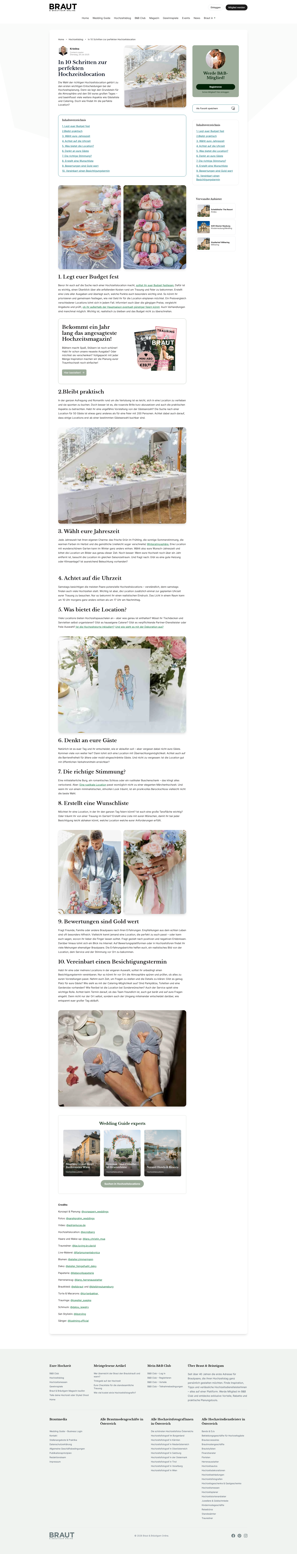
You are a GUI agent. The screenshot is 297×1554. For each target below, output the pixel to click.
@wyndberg (88, 1232)
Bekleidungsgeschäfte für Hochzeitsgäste (223, 1435)
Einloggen (216, 7)
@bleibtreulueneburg (101, 1286)
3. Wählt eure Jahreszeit (76, 136)
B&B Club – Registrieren (159, 1377)
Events (186, 18)
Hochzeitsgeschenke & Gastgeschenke (221, 1483)
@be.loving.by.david (84, 1245)
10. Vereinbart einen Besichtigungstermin (86, 170)
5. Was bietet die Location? (78, 146)
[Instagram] (246, 1536)
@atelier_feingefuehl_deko (81, 1266)
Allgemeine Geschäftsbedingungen (67, 1448)
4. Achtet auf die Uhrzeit (76, 141)
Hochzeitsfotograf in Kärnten (165, 1439)
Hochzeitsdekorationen (213, 1470)
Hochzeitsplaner (210, 1492)
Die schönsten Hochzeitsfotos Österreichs (172, 1431)
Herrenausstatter (210, 1461)
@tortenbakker (89, 1293)
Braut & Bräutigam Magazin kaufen (67, 1390)
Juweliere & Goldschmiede (215, 1500)
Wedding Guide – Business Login (66, 1431)
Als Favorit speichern (207, 108)
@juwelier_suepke (81, 1300)
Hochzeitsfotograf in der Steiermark (169, 1457)
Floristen (206, 1457)
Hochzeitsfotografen (212, 1479)
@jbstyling (80, 1314)
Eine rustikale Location (93, 784)
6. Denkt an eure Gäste (75, 151)
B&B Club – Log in (156, 1373)
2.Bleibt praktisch (72, 131)
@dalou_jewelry (79, 1307)
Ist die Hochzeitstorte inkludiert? (94, 626)
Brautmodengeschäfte (213, 1444)
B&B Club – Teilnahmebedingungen (165, 1386)
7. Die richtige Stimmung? (77, 156)
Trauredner (207, 1518)
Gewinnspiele (170, 18)
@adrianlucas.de (76, 1225)
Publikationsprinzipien (61, 1452)
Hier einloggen (223, 92)
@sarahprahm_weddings (80, 1218)
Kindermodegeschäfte (213, 1505)
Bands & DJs (208, 1431)
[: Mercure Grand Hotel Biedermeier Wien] (81, 1153)
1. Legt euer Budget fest (76, 126)
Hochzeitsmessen (58, 1382)
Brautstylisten (208, 1448)
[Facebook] (233, 1536)
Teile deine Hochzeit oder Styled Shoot (69, 1395)
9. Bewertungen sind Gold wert (80, 166)
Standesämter (209, 1513)
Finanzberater (209, 1452)
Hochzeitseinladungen (213, 1474)
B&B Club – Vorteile (157, 1382)
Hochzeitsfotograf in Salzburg (166, 1452)
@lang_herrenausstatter (88, 1279)
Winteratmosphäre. (158, 544)
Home (85, 18)
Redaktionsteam (58, 1457)
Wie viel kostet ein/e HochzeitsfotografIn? (115, 1392)
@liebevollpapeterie (82, 1273)
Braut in (208, 18)
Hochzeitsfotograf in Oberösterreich (169, 1448)
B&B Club (140, 18)
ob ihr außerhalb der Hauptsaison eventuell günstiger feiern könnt (121, 307)
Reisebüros (207, 1509)
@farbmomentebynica (87, 1252)
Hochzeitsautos (209, 1466)
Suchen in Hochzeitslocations (122, 1183)
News (197, 18)
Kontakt (53, 1435)
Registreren (215, 86)
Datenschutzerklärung (61, 1444)
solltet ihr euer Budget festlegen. (155, 285)
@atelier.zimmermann (80, 1259)
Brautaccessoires (210, 1439)
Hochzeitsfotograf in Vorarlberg (167, 1466)
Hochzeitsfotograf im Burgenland (167, 1435)
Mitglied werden (236, 7)
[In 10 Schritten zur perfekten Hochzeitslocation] (63, 7)
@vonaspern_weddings (95, 1211)
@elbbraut (77, 1286)
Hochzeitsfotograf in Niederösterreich (170, 1444)
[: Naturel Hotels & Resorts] (162, 1153)
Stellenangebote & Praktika (63, 1439)
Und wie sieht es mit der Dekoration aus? (139, 626)
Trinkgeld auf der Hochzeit (107, 1380)
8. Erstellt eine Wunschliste (77, 161)
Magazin (154, 18)
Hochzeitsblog (122, 18)
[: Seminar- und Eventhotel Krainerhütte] (122, 1153)
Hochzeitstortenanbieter (214, 1496)
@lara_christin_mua (94, 1239)
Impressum (55, 1461)
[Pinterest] (239, 1536)
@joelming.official (78, 1320)
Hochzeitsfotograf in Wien (164, 1470)
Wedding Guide (101, 18)
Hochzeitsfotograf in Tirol (163, 1461)
